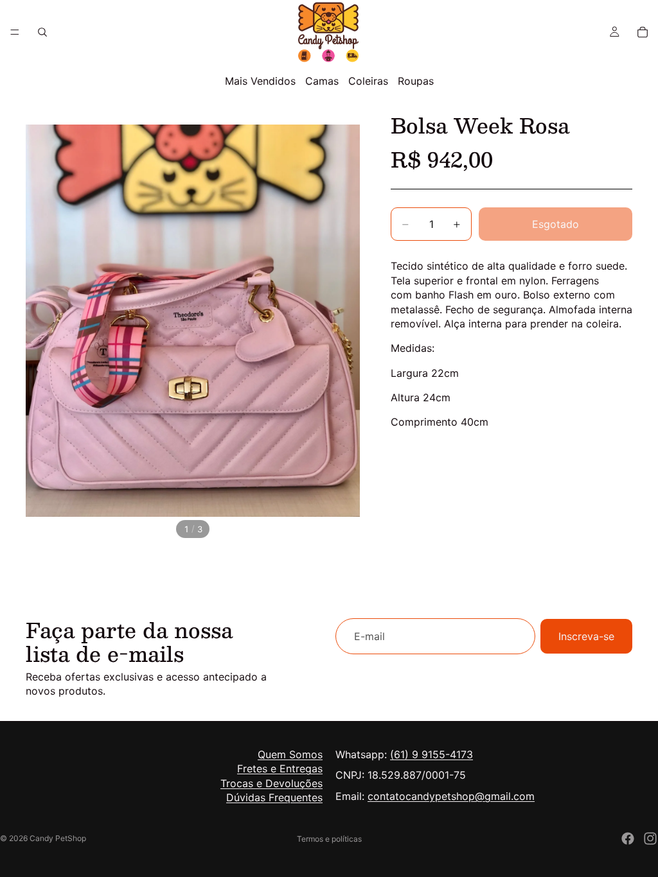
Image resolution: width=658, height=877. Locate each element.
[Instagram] (650, 838)
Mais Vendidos (260, 80)
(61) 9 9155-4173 (431, 754)
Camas (322, 80)
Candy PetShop (58, 838)
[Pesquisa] (42, 32)
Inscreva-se (586, 636)
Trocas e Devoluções (271, 783)
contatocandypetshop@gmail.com (451, 796)
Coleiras (368, 80)
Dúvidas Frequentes (274, 798)
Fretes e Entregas (280, 769)
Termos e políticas (329, 839)
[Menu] (15, 32)
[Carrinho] (642, 32)
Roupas (416, 80)
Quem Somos (290, 754)
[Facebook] (628, 838)
